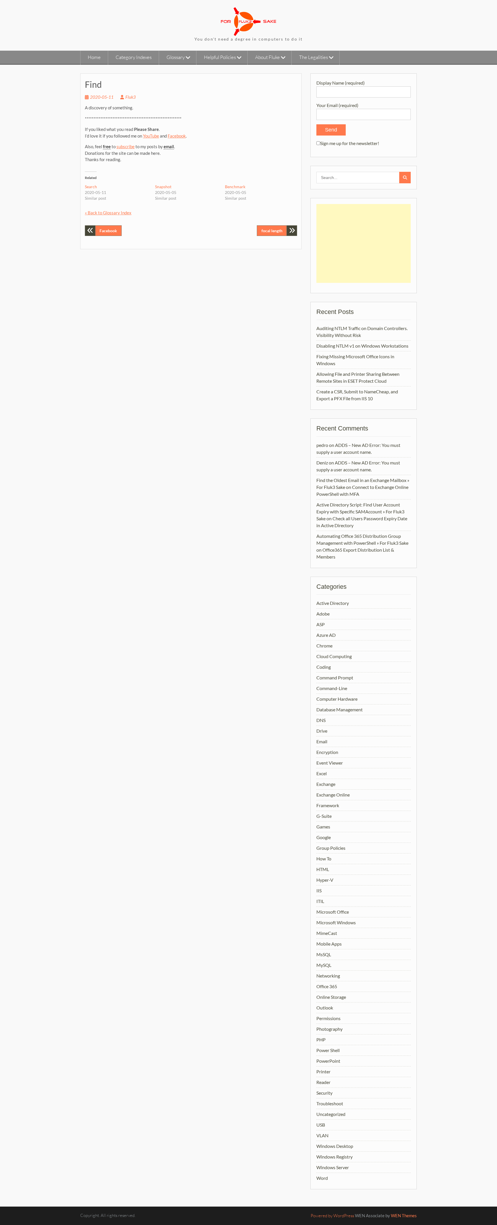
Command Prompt (334, 677)
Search (91, 186)
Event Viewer (329, 762)
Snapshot (163, 186)
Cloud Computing (334, 656)
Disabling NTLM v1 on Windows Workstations (362, 345)
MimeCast (326, 933)
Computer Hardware (337, 699)
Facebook (177, 135)
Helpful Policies (220, 57)
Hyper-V (324, 880)
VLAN (322, 1135)
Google (323, 837)
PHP (321, 1039)
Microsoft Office (332, 912)
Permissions (328, 1018)
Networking (328, 975)
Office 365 (326, 986)
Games (323, 826)
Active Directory (332, 603)
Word (322, 1178)
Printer (323, 1071)
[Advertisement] (363, 243)
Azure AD (326, 635)
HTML (322, 869)
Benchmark (235, 186)
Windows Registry (334, 1156)
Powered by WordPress (332, 1215)
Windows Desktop (334, 1146)
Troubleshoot (329, 1103)
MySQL (323, 965)
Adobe (323, 613)
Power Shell (328, 1050)
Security (324, 1093)
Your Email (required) (337, 105)
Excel (321, 773)
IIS (319, 890)
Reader (323, 1082)
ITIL (320, 901)
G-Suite (324, 816)
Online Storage (331, 997)
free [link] (107, 146)
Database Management (339, 709)
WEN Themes (404, 1215)
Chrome (324, 645)
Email (321, 741)
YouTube (151, 135)
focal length (271, 230)
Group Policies (330, 848)
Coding (323, 667)
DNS (321, 720)
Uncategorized (330, 1114)
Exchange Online (333, 794)
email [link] (169, 146)
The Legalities (313, 57)
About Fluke (267, 57)
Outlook (324, 1007)
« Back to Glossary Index (108, 212)
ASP (320, 624)
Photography (329, 1029)
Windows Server (332, 1167)
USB (320, 1124)
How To (323, 858)
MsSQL (323, 954)
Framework (327, 805)
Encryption (327, 752)
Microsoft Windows (336, 922)
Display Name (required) (340, 82)
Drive (321, 731)
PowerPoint (328, 1061)
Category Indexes (134, 57)
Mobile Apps (329, 943)
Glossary (176, 57)
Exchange (325, 784)
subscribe (125, 146)
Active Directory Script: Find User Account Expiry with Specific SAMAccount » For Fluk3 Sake (360, 511)
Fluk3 (130, 97)
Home (94, 57)
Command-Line (331, 688)
